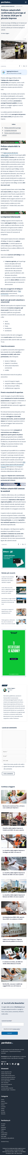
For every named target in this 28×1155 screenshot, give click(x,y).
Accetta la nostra (12, 1029)
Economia (3, 1106)
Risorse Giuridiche (9, 6)
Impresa (3, 6)
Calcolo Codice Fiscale (6, 1073)
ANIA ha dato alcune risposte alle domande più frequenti (13, 464)
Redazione (3, 1127)
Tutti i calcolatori (4, 1082)
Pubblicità (3, 1129)
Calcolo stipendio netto (6, 1072)
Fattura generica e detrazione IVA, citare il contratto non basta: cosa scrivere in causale (8, 621)
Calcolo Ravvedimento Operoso (8, 1077)
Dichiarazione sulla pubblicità (7, 1138)
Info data (3, 1112)
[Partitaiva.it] (6, 2)
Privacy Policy (4, 1132)
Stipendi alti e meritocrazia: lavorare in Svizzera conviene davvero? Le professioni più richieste (13, 478)
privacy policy (16, 1029)
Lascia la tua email (7, 1020)
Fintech (2, 1108)
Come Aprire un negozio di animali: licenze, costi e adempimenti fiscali (7, 611)
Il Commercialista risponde (7, 1088)
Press (2, 1131)
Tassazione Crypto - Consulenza (8, 1089)
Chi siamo (3, 1123)
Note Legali (3, 1136)
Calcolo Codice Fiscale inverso (8, 1075)
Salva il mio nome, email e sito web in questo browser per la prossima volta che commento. (14, 766)
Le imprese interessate (10, 130)
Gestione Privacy (5, 1141)
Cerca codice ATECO (5, 1080)
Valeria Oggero (5, 33)
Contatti (3, 1125)
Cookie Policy (4, 1134)
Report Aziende (4, 1086)
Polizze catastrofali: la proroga (12, 128)
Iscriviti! (9, 1033)
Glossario (3, 1114)
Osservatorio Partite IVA (6, 1084)
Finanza (2, 1105)
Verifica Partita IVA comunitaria (8, 1079)
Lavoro (2, 1099)
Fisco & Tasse (4, 1103)
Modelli (2, 1110)
